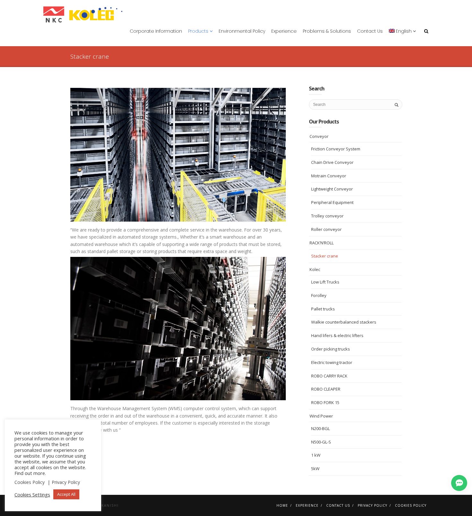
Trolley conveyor (327, 216)
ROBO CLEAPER (325, 389)
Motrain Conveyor (328, 176)
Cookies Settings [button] (32, 494)
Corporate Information (156, 31)
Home (282, 505)
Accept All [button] (66, 494)
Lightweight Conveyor (332, 189)
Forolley (319, 295)
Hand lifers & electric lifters (337, 335)
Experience (284, 31)
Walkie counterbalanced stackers (343, 322)
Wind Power (321, 416)
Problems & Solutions (327, 31)
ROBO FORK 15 (325, 402)
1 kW (315, 455)
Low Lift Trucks (325, 282)
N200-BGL (320, 428)
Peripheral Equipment (332, 202)
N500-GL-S (321, 442)
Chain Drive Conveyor (332, 162)
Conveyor (319, 136)
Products (199, 31)
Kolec (315, 269)
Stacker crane (324, 256)
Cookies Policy (410, 505)
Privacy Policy (372, 505)
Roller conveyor (326, 229)
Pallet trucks (323, 309)
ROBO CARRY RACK (329, 376)
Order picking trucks (330, 349)
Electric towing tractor (331, 362)
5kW (315, 468)
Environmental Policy (242, 31)
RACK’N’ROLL (322, 243)
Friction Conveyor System (335, 149)
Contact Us (370, 31)
